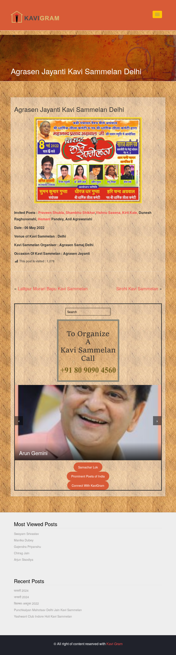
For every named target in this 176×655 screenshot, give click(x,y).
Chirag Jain (21, 553)
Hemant (44, 218)
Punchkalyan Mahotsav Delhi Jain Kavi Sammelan (48, 610)
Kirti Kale (129, 212)
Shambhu (74, 212)
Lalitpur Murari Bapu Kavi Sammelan (53, 288)
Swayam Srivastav (26, 533)
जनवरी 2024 (21, 597)
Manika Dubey (23, 540)
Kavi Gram (114, 643)
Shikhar (88, 212)
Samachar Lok (88, 467)
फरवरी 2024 (21, 590)
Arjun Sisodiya (23, 559)
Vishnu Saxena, (108, 212)
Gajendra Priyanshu (27, 546)
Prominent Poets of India (88, 476)
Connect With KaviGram (88, 485)
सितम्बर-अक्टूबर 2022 (26, 603)
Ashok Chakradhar (40, 453)
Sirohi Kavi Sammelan (137, 288)
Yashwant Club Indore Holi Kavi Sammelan (43, 616)
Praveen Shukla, (51, 212)
